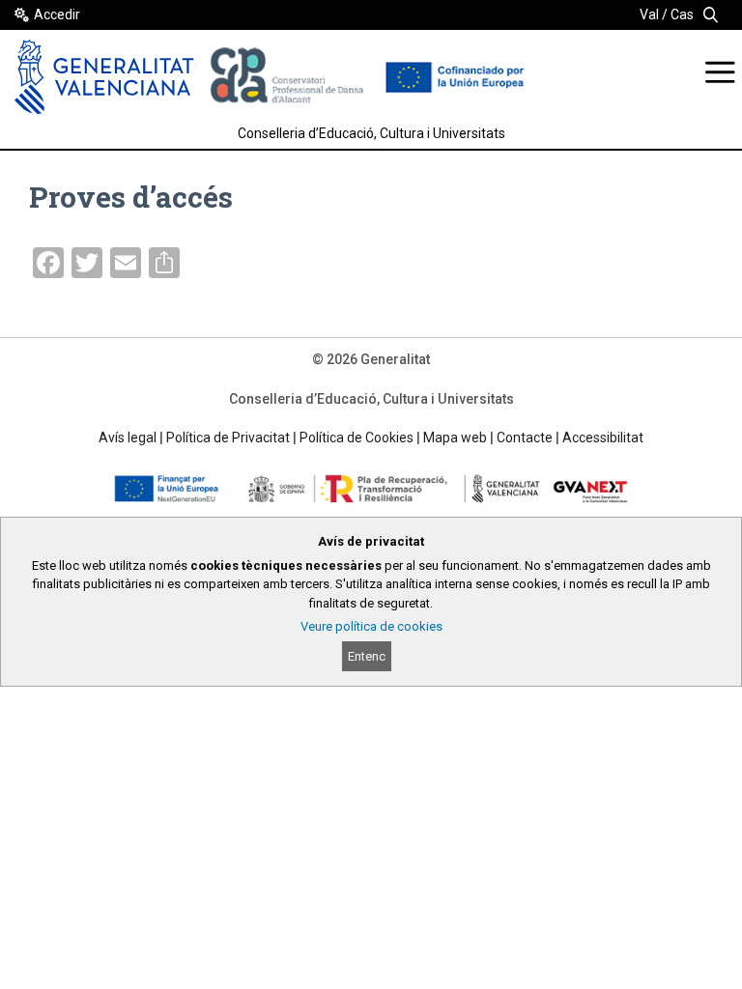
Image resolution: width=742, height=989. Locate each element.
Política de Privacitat (228, 437)
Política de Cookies (357, 437)
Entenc (366, 656)
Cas (682, 14)
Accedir (57, 14)
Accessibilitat (602, 437)
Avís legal (128, 437)
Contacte (525, 437)
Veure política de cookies (371, 626)
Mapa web (455, 437)
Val (649, 14)
